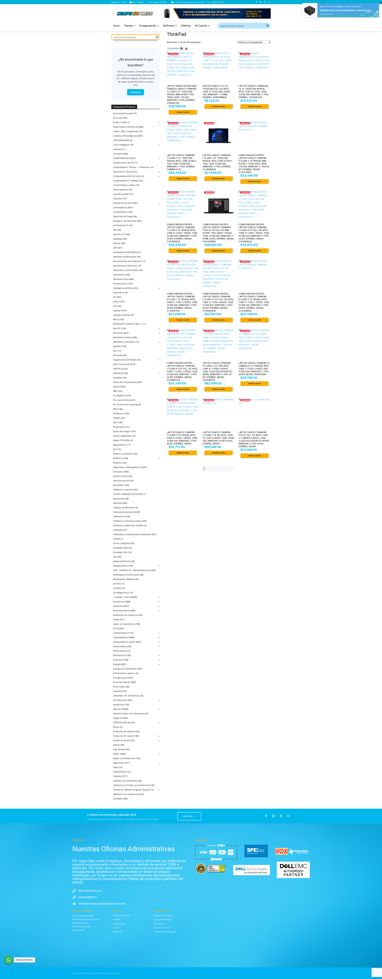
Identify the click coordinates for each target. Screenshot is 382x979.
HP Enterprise (119, 924)
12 (168, 48)
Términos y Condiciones (165, 932)
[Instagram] (260, 2)
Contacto (135, 92)
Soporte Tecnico (161, 928)
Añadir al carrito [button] (183, 112)
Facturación (159, 924)
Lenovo (116, 928)
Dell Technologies (121, 915)
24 (171, 48)
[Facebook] (256, 2)
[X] (265, 2)
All (178, 48)
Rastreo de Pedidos (163, 919)
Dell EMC (117, 919)
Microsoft (117, 932)
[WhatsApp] (269, 2)
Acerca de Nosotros (163, 915)
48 (174, 48)
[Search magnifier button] (268, 26)
